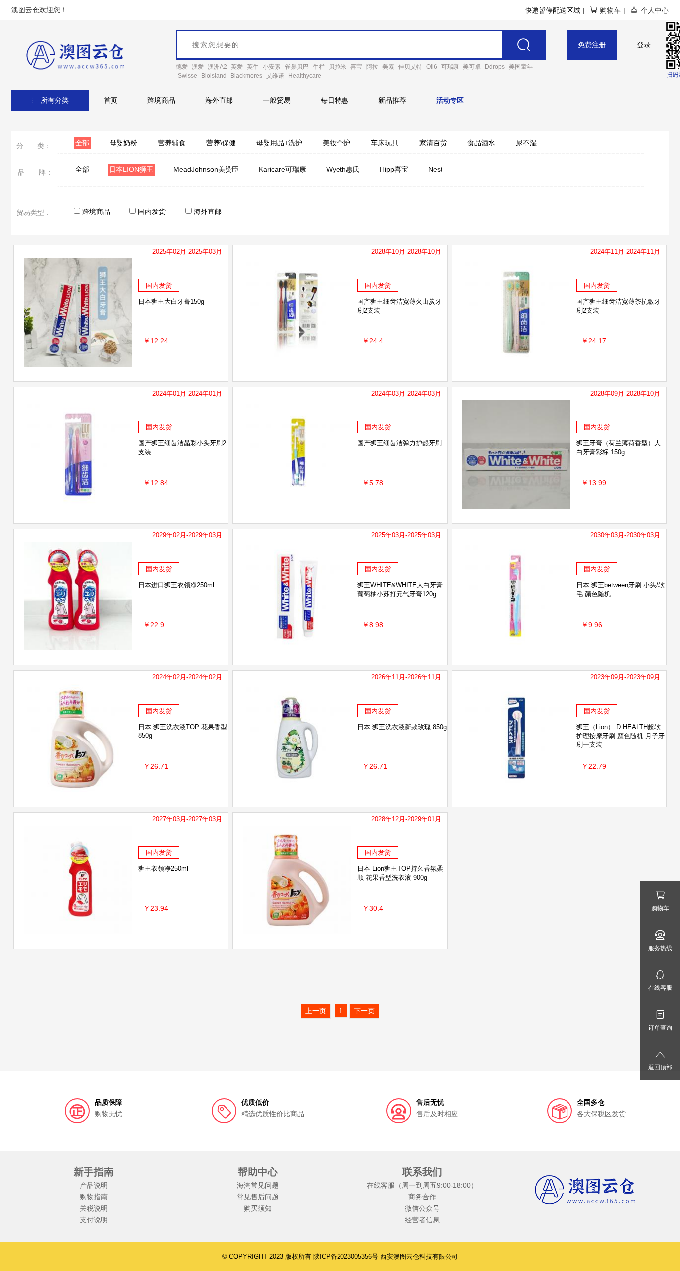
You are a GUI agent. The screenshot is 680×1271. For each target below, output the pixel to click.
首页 (110, 100)
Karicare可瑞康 (282, 169)
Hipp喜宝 (394, 169)
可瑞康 (450, 66)
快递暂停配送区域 (552, 10)
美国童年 (521, 66)
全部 (82, 143)
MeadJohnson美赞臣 (206, 169)
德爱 (182, 66)
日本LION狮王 (131, 169)
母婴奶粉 (123, 143)
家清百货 (433, 143)
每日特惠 (334, 100)
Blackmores (246, 75)
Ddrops (495, 66)
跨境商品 (161, 100)
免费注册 (592, 45)
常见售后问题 (258, 1197)
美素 (388, 66)
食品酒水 (481, 143)
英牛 (253, 66)
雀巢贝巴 (297, 66)
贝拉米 (337, 66)
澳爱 (198, 66)
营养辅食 (172, 143)
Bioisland (214, 75)
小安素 (272, 66)
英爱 (237, 66)
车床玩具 (385, 143)
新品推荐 (392, 100)
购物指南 (94, 1197)
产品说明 (94, 1185)
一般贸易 (277, 100)
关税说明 (94, 1208)
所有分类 (55, 100)
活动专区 (450, 100)
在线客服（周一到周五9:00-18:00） (422, 1185)
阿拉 (372, 66)
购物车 (610, 10)
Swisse (187, 75)
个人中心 (655, 10)
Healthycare (304, 75)
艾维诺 (275, 75)
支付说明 (94, 1220)
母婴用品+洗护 (279, 143)
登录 (644, 45)
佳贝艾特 (410, 66)
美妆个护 (336, 143)
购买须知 (258, 1208)
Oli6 (431, 66)
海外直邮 (219, 100)
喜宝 (356, 66)
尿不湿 (526, 143)
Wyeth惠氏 (343, 169)
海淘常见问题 (258, 1185)
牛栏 (319, 66)
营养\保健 (221, 143)
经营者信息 (422, 1220)
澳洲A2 (217, 66)
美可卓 (472, 66)
